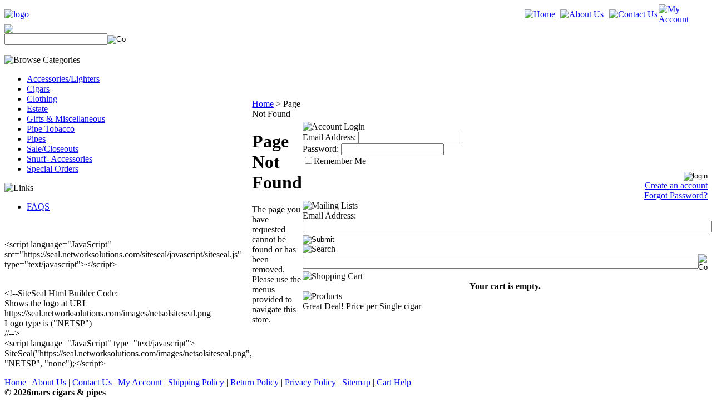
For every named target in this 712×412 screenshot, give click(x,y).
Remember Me (340, 161)
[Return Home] (16, 14)
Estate (37, 108)
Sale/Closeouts (52, 148)
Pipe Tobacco (51, 128)
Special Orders (52, 168)
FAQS (38, 206)
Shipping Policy (196, 382)
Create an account (676, 185)
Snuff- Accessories (59, 158)
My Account (140, 382)
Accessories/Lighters (63, 78)
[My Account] (683, 19)
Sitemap (356, 382)
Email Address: (329, 137)
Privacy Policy (310, 382)
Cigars (38, 88)
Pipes (36, 138)
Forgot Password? (676, 195)
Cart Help (394, 382)
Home (263, 103)
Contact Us (92, 382)
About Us (49, 382)
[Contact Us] (633, 14)
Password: (321, 148)
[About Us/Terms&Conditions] (582, 14)
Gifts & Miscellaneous (66, 118)
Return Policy (254, 382)
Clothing (42, 98)
